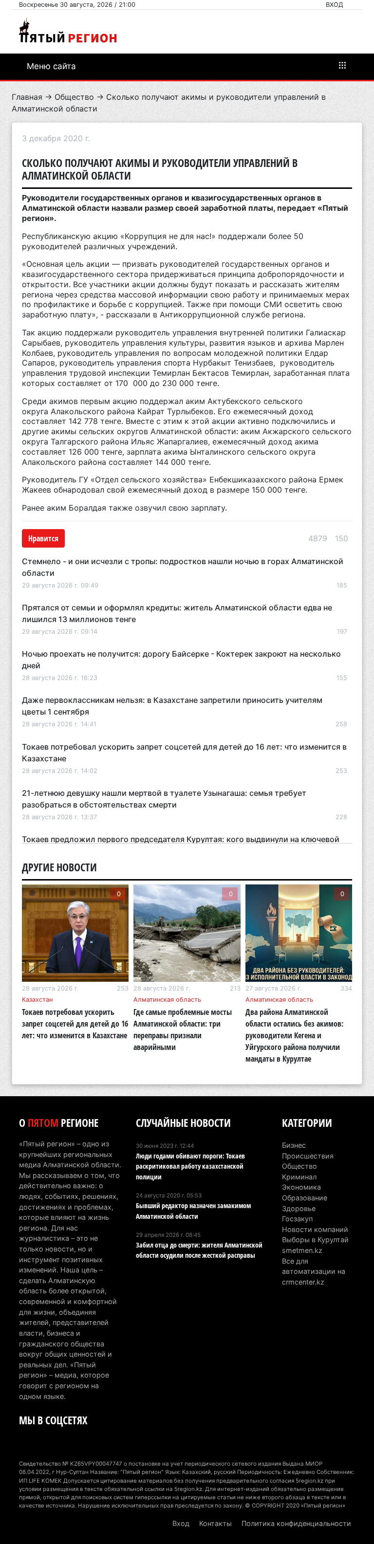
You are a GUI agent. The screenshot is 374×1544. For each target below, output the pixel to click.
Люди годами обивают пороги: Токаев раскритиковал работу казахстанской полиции (190, 1166)
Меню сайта (51, 66)
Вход (334, 4)
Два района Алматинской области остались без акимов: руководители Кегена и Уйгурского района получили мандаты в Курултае (294, 1035)
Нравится (43, 538)
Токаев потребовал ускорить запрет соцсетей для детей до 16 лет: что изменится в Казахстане (75, 1024)
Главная (27, 97)
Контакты (215, 1523)
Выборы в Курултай (315, 1239)
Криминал (299, 1177)
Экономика (301, 1187)
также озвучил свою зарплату (167, 508)
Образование (304, 1198)
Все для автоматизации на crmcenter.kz (313, 1271)
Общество (74, 97)
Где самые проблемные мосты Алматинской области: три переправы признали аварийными (182, 1029)
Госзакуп (297, 1218)
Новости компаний (315, 1229)
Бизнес (294, 1145)
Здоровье (299, 1208)
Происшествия (308, 1156)
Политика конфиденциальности (296, 1523)
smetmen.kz (302, 1250)
